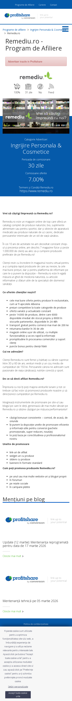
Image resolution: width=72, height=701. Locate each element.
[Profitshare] (36, 16)
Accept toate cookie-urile (18, 695)
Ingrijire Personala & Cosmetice (48, 29)
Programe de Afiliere (24, 4)
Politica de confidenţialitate (36, 624)
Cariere (42, 4)
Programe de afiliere (14, 29)
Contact (53, 4)
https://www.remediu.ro (36, 191)
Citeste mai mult (12, 556)
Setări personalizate (18, 686)
